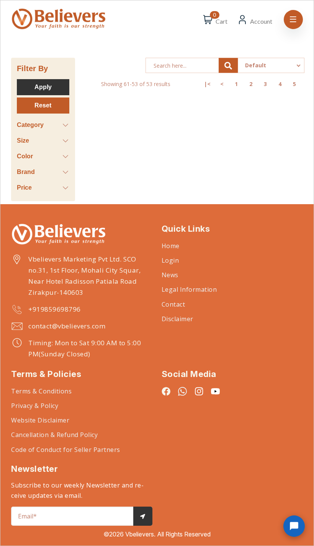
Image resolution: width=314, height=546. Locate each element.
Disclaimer (177, 319)
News (170, 275)
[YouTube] (215, 391)
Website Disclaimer (40, 420)
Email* (27, 516)
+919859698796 (54, 309)
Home (171, 246)
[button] (294, 526)
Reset (42, 105)
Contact (173, 304)
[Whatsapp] (182, 391)
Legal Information (189, 289)
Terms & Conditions (41, 391)
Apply (43, 87)
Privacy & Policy (34, 405)
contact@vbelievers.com (66, 326)
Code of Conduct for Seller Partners (65, 449)
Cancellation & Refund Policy (54, 435)
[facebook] (166, 391)
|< (207, 84)
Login (170, 260)
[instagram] (199, 391)
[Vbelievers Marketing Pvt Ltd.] (81, 234)
